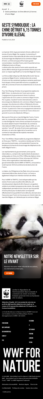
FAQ (3, 340)
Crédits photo (7, 392)
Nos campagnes (6, 327)
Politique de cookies (18, 388)
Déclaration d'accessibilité (9, 384)
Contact (4, 336)
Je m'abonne (9, 273)
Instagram (32, 329)
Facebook (31, 321)
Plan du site (33, 384)
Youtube (31, 334)
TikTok (30, 342)
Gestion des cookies (32, 388)
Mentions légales (24, 384)
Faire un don (36, 4)
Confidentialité (6, 388)
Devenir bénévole (6, 332)
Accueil (4, 9)
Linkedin (31, 338)
